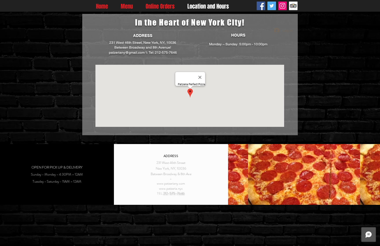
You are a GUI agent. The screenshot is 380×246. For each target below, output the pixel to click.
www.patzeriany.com (171, 183)
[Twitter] (271, 6)
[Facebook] (261, 6)
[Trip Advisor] (293, 6)
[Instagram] (282, 6)
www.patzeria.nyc (171, 188)
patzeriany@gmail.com (127, 52)
